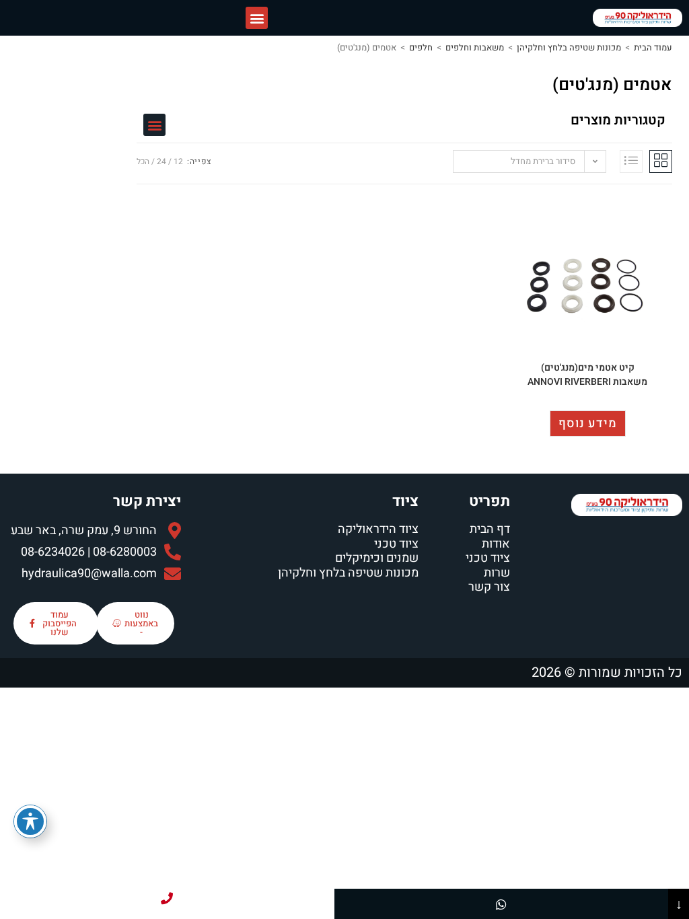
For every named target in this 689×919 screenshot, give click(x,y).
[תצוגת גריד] (660, 161)
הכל (143, 161)
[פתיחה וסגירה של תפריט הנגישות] (30, 821)
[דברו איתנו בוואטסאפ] (501, 904)
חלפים (421, 47)
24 (161, 161)
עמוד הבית (653, 47)
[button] (257, 18)
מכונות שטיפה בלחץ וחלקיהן (569, 47)
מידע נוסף (587, 423)
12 (178, 161)
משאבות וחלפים (474, 47)
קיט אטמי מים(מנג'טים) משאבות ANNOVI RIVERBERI (587, 375)
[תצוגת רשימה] (631, 161)
